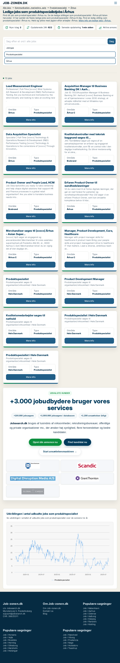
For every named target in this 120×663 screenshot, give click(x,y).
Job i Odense (89, 613)
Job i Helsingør (10, 650)
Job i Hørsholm (10, 648)
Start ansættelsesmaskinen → (60, 451)
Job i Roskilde (10, 640)
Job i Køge (68, 642)
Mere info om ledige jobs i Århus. (95, 20)
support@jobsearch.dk (14, 613)
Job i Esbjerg (89, 619)
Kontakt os (48, 611)
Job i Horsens (9, 635)
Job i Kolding (89, 624)
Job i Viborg (69, 637)
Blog (45, 613)
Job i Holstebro (70, 645)
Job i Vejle (8, 637)
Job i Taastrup (70, 648)
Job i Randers (90, 621)
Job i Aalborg (89, 616)
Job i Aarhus (89, 611)
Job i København (91, 608)
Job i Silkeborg (10, 645)
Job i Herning (9, 642)
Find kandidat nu (77, 442)
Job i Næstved (70, 635)
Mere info (30, 120)
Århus (9, 61)
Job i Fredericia (70, 640)
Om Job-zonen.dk (52, 608)
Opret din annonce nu (45, 442)
